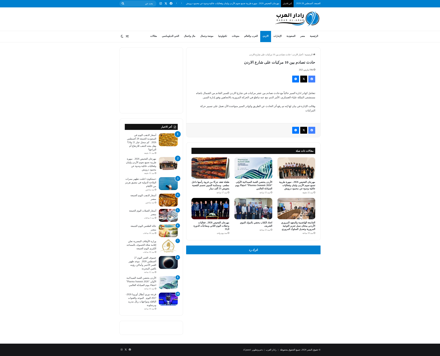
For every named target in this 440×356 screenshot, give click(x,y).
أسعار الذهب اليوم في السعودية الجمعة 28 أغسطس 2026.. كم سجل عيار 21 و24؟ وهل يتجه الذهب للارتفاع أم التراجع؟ (141, 142)
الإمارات (277, 36)
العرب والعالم (251, 36)
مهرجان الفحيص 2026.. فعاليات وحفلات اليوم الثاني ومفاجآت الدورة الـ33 (211, 225)
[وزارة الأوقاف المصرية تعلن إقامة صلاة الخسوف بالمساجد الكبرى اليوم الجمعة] (168, 246)
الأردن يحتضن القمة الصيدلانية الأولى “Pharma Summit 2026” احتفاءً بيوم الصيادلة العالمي (253, 185)
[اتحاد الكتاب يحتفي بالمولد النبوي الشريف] (253, 208)
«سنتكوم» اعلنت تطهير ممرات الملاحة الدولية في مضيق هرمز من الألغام (140, 182)
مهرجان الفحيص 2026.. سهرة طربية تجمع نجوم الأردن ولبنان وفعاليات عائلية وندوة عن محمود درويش (232, 3)
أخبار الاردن (297, 54)
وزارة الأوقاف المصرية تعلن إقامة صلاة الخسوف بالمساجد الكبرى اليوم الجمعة (141, 245)
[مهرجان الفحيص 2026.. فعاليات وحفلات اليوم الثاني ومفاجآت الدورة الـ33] (210, 208)
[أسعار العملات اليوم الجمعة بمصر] (168, 215)
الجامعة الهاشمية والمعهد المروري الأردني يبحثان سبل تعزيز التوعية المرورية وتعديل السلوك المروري (298, 225)
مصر (302, 36)
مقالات (153, 36)
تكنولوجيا (222, 36)
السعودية (291, 36)
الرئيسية (314, 36)
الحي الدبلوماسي (170, 36)
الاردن (266, 36)
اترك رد (253, 250)
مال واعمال (189, 36)
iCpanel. (247, 349)
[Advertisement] (185, 18)
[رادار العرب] (297, 18)
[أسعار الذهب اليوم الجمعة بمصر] (168, 200)
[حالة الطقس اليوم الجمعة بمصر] (168, 230)
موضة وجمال (206, 36)
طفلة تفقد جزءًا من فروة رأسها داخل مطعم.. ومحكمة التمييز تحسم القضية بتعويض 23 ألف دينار (210, 185)
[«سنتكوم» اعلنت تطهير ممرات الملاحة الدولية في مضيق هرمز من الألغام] (168, 183)
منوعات (235, 36)
